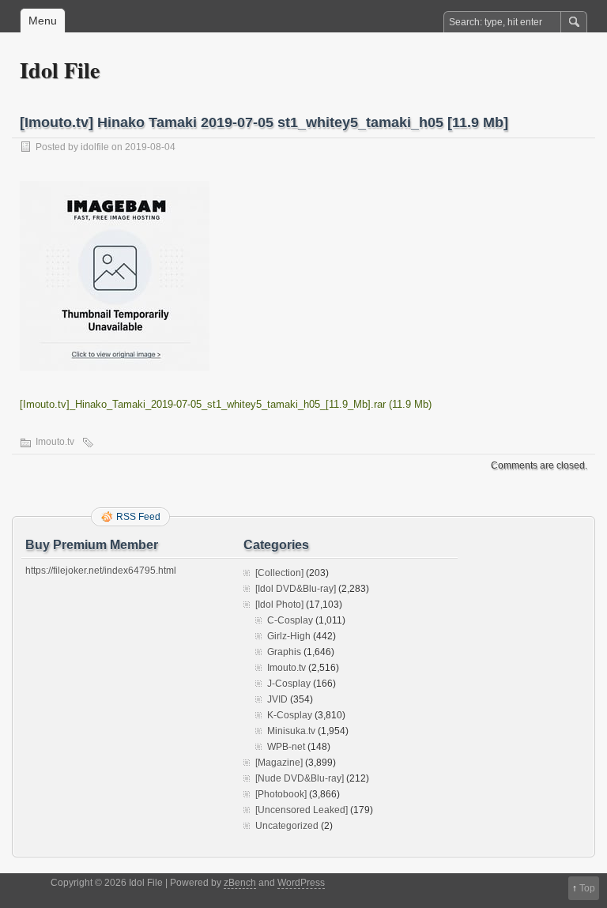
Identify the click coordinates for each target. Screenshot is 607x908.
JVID (277, 699)
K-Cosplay (289, 715)
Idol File (60, 70)
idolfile (95, 147)
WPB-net (286, 746)
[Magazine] (279, 762)
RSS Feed (138, 516)
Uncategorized (287, 825)
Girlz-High (289, 636)
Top (587, 888)
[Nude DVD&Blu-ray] (299, 778)
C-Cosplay (290, 620)
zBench (240, 882)
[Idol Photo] (279, 604)
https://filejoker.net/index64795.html (100, 570)
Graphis (284, 651)
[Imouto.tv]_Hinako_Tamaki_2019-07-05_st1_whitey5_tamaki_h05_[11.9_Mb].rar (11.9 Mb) (226, 404)
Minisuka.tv (291, 731)
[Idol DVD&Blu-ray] (295, 588)
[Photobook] (281, 794)
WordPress (301, 882)
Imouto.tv (55, 441)
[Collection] (279, 572)
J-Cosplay (289, 683)
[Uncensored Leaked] (301, 810)
